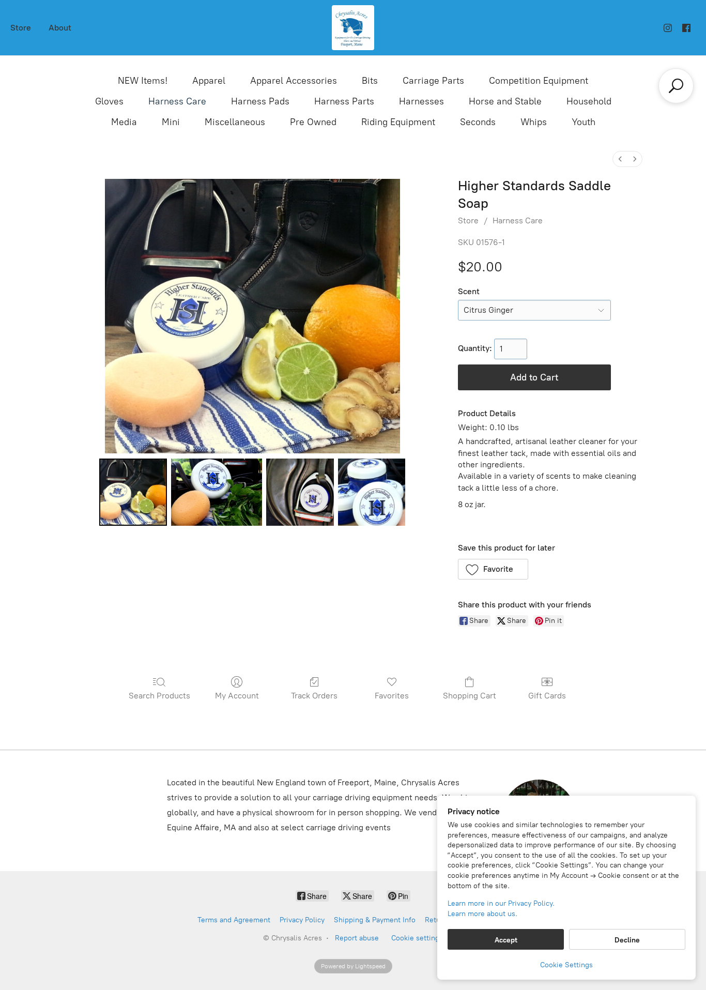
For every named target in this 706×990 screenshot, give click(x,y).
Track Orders (314, 695)
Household (588, 101)
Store (20, 28)
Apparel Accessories (293, 80)
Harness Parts (344, 101)
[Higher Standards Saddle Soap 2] (299, 492)
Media (124, 122)
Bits (370, 80)
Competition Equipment (538, 80)
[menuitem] (620, 158)
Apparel (208, 80)
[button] (493, 569)
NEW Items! (142, 80)
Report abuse (357, 938)
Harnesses (421, 101)
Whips (533, 122)
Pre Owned (313, 122)
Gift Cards (547, 695)
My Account (237, 695)
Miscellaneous (235, 122)
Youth (583, 122)
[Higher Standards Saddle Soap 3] (371, 492)
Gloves (109, 101)
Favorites (392, 695)
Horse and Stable (505, 101)
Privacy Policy (302, 920)
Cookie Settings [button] (566, 965)
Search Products (159, 695)
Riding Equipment (398, 122)
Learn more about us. (482, 913)
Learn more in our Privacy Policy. (501, 903)
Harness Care (177, 101)
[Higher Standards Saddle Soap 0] (132, 492)
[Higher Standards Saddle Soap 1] (217, 492)
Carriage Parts (433, 80)
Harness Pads (260, 101)
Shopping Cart (469, 695)
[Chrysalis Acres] (353, 27)
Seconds (478, 122)
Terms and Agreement (233, 920)
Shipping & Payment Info (375, 920)
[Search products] (676, 86)
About (60, 28)
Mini (171, 122)
